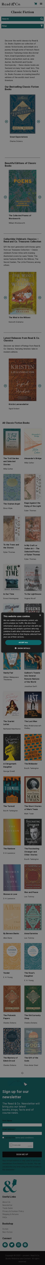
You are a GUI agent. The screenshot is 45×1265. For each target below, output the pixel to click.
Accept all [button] (23, 642)
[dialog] (22, 633)
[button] (22, 648)
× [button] (40, 615)
